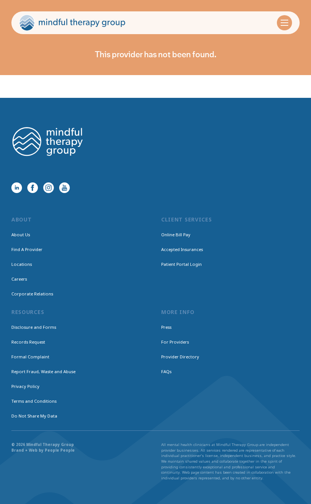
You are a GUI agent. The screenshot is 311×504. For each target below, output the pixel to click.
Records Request (28, 342)
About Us (20, 234)
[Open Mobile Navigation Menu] (284, 22)
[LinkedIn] (16, 187)
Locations (21, 264)
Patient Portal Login (181, 264)
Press (166, 327)
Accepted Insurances (182, 249)
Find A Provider (26, 249)
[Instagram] (48, 187)
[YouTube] (64, 187)
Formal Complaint (30, 357)
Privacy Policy (25, 386)
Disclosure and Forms (33, 327)
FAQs (166, 371)
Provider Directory (180, 357)
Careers (19, 279)
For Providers (175, 342)
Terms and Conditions (34, 401)
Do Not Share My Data (34, 416)
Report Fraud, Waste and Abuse (43, 371)
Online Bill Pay (175, 234)
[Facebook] (32, 187)
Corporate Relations (32, 294)
